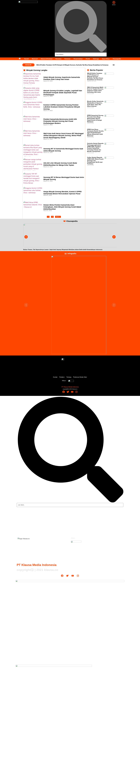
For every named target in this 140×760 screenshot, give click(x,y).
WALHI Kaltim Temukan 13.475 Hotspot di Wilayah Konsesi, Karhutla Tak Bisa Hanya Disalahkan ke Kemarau (72, 65)
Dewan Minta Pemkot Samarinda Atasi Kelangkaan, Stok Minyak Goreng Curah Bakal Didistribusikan (62, 207)
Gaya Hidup (106, 59)
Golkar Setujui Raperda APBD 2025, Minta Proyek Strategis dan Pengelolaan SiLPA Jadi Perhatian (95, 161)
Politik (88, 59)
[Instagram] (76, 392)
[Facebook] (63, 392)
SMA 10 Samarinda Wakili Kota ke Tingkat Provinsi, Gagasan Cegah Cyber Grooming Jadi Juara (95, 90)
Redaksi (61, 377)
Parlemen (67, 59)
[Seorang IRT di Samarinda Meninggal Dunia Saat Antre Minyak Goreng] (32, 150)
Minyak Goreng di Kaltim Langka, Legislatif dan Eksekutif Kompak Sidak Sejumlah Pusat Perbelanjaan (62, 93)
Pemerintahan (78, 59)
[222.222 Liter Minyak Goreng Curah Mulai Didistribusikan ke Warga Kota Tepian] (32, 164)
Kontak (55, 377)
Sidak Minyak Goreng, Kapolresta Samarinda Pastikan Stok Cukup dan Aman (61, 78)
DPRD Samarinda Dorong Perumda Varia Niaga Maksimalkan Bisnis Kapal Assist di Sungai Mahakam (95, 119)
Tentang (68, 377)
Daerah (26, 59)
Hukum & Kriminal (46, 59)
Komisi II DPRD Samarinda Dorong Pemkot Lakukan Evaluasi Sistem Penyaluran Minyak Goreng (61, 107)
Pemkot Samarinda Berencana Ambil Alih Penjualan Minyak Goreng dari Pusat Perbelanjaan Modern (60, 121)
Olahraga (96, 59)
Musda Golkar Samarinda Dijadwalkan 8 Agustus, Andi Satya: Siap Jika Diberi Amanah (95, 104)
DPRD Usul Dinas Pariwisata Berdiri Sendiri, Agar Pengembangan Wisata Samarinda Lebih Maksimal (95, 133)
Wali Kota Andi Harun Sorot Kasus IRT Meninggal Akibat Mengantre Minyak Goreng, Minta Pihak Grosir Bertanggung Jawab (63, 136)
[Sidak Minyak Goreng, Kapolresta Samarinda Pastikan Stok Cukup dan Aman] (32, 79)
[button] (26, 237)
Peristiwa (58, 59)
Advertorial (76, 530)
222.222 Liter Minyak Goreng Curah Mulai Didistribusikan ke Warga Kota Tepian (60, 164)
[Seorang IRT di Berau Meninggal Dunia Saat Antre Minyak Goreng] (32, 179)
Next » (58, 217)
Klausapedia (117, 59)
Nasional (35, 59)
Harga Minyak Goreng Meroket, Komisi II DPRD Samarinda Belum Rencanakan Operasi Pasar (62, 193)
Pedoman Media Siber (80, 377)
